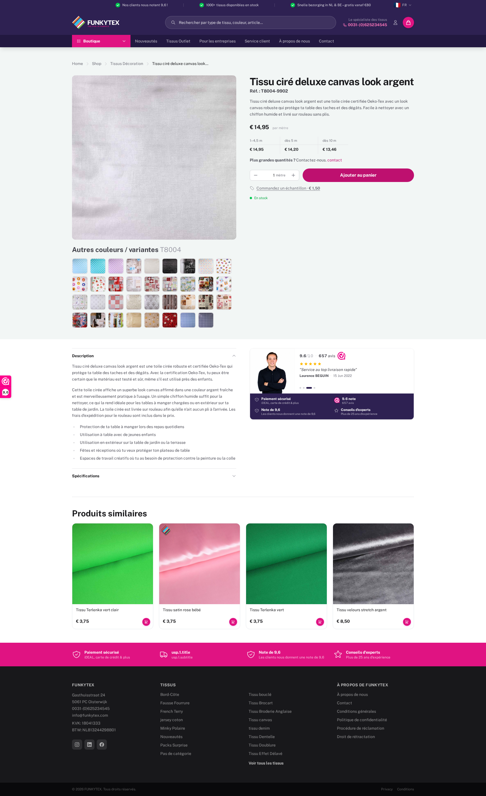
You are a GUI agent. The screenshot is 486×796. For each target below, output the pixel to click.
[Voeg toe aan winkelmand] (146, 622)
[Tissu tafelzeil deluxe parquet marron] (170, 302)
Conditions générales (356, 711)
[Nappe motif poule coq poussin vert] (170, 284)
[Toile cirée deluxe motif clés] (134, 284)
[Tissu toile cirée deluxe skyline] (188, 266)
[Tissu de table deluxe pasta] (98, 284)
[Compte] (395, 22)
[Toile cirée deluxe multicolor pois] (206, 266)
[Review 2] (304, 388)
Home (77, 63)
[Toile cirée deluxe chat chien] (224, 284)
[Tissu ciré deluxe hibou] (80, 284)
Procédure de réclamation (360, 728)
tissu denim (259, 728)
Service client (257, 41)
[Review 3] (309, 388)
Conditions (405, 789)
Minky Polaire (172, 728)
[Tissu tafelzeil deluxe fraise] (170, 320)
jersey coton (171, 720)
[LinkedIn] (89, 744)
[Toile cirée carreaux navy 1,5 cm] (206, 320)
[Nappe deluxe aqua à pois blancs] (98, 266)
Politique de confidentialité (362, 720)
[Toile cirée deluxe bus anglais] (80, 320)
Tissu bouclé (260, 694)
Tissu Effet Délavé (265, 753)
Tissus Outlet (178, 41)
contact (334, 160)
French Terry (171, 711)
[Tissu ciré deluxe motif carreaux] (116, 302)
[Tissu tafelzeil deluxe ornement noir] (170, 266)
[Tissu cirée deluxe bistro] (206, 302)
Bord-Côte (169, 694)
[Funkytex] (96, 22)
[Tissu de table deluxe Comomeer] (188, 284)
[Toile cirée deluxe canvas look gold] (134, 320)
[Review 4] (314, 388)
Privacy (387, 789)
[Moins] (255, 175)
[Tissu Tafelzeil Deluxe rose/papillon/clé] (134, 266)
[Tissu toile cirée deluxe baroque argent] (152, 302)
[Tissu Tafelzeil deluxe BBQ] (224, 302)
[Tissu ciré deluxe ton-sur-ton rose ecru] (152, 266)
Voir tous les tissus (266, 763)
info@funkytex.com (90, 715)
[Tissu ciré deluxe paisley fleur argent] (134, 302)
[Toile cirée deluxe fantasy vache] (224, 266)
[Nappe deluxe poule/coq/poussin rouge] (152, 284)
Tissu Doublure (262, 745)
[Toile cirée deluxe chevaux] (116, 320)
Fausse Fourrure (175, 703)
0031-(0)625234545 (91, 708)
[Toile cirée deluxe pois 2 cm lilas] (116, 266)
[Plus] (293, 175)
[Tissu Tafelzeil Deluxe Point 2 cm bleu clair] (80, 266)
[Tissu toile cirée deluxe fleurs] (80, 302)
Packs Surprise (174, 745)
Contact (326, 41)
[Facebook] (102, 744)
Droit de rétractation (356, 736)
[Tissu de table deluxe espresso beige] (152, 320)
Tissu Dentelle (262, 736)
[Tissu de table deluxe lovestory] (116, 284)
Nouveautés (146, 41)
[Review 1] (300, 388)
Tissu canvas (260, 720)
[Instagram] (77, 744)
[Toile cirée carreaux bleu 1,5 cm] (188, 320)
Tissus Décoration (126, 63)
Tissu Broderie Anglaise (270, 711)
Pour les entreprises (217, 41)
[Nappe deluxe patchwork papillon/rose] (188, 302)
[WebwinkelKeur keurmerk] (341, 356)
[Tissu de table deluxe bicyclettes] (206, 284)
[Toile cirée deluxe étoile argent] (98, 302)
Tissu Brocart (261, 703)
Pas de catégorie (175, 753)
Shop (96, 63)
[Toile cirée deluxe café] (98, 320)
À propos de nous (294, 41)
